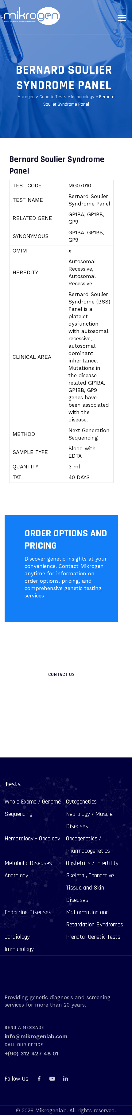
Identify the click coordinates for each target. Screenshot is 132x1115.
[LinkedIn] (65, 1078)
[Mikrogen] (30, 16)
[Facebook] (39, 1078)
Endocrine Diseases (28, 912)
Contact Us (61, 674)
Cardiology (17, 937)
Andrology (16, 875)
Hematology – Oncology (32, 839)
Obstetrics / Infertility (92, 863)
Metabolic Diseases (28, 863)
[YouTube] (52, 1078)
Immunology (19, 949)
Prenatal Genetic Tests (93, 937)
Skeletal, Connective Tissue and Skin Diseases (90, 887)
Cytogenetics (81, 802)
